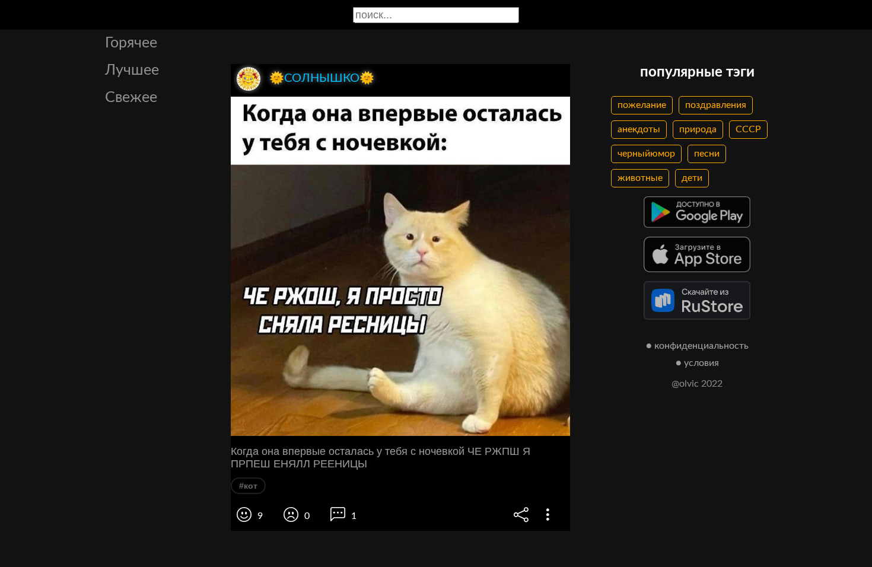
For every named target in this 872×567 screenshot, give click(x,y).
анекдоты (639, 129)
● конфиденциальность (697, 346)
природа (698, 129)
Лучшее (132, 70)
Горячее (131, 43)
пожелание (642, 105)
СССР (748, 129)
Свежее (131, 97)
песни (707, 153)
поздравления (715, 105)
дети (692, 178)
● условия (697, 363)
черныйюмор (646, 153)
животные (640, 178)
